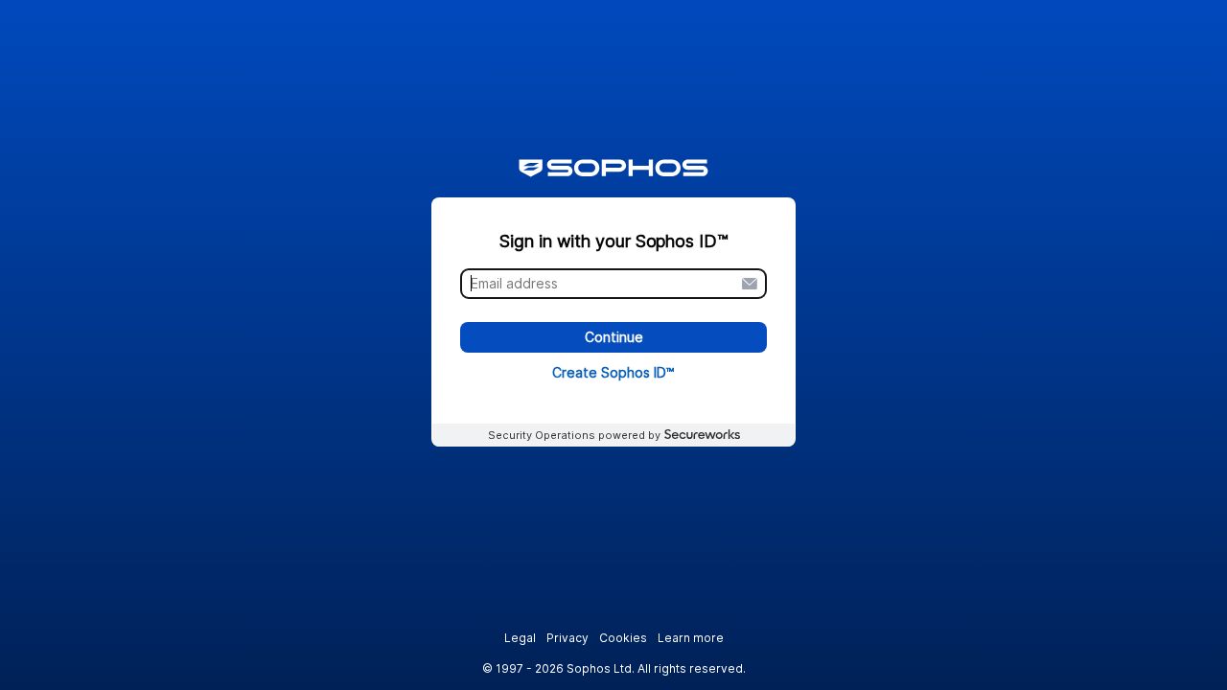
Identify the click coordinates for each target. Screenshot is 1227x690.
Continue (614, 338)
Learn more (691, 638)
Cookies (623, 638)
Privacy (567, 638)
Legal (520, 638)
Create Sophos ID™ (613, 372)
